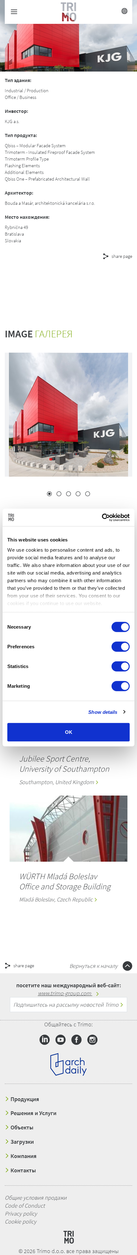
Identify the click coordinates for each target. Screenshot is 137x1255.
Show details (102, 711)
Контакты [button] (22, 1170)
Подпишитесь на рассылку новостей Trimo (66, 1004)
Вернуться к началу (94, 965)
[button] (57, 279)
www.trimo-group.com (65, 993)
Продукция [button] (24, 1099)
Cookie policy (20, 1221)
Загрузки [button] (21, 1142)
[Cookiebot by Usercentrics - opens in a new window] (102, 517)
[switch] (121, 647)
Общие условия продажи (36, 1197)
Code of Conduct (25, 1205)
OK (68, 732)
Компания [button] (23, 1156)
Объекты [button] (21, 1127)
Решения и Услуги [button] (32, 1113)
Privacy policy (21, 1213)
